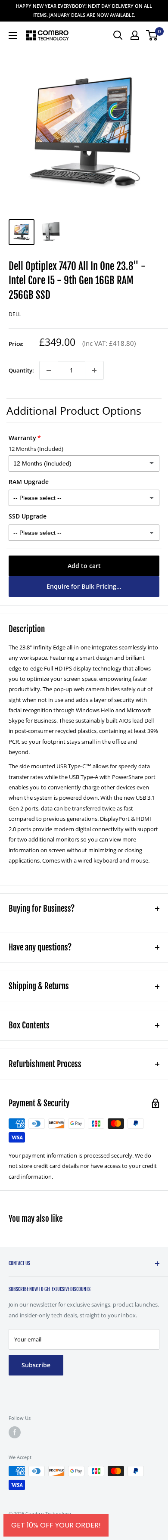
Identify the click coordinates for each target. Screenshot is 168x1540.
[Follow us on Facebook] (15, 1432)
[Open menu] (13, 35)
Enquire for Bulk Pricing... (84, 586)
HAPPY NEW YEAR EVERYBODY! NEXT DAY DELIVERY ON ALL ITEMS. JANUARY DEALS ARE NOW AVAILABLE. (84, 10)
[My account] (135, 35)
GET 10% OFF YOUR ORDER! (56, 1525)
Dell (15, 314)
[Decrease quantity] (49, 370)
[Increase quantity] (94, 370)
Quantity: (21, 370)
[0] (152, 35)
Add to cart (84, 566)
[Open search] (118, 35)
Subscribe (36, 1365)
